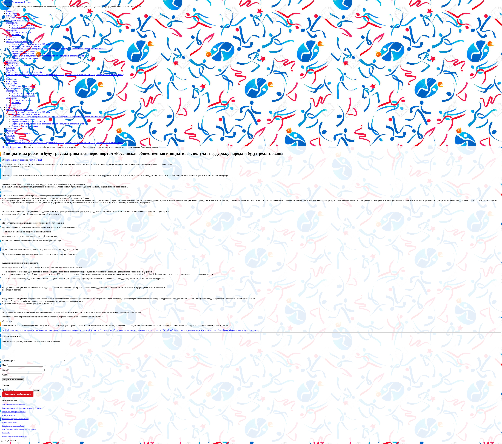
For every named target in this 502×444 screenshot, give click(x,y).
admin (7, 160)
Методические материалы (23, 51)
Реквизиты (16, 34)
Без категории (16, 147)
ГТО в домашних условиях (24, 18)
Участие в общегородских (23, 27)
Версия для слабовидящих (18, 394)
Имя (5, 365)
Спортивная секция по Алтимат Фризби (15, 419)
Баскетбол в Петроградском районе (13, 412)
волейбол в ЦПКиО (8, 415)
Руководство (12, 37)
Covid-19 (10, 70)
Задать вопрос (12, 60)
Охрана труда (12, 63)
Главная (9, 11)
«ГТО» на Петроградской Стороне (13, 405)
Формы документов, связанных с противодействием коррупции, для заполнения (48, 56)
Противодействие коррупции (19, 42)
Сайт (4, 375)
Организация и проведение (24, 25)
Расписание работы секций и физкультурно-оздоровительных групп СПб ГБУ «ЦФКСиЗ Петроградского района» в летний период (65, 74)
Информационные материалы (25, 58)
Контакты (10, 39)
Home (4, 147)
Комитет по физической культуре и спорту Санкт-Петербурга (22, 408)
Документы (11, 30)
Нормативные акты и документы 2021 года (31, 44)
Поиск (5, 390)
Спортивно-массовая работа (18, 20)
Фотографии (12, 13)
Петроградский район (9, 422)
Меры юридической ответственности (28, 53)
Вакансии (10, 67)
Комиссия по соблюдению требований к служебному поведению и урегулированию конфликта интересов (59, 49)
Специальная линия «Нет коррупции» (14, 436)
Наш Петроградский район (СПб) (13, 426)
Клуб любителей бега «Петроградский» (24, 72)
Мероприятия (12, 23)
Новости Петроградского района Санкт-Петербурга (19, 429)
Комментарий (8, 360)
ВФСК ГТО (11, 16)
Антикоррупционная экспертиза (26, 46)
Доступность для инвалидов (19, 65)
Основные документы (21, 32)
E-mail (5, 370)
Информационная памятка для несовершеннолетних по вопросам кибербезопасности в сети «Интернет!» (50, 330)
